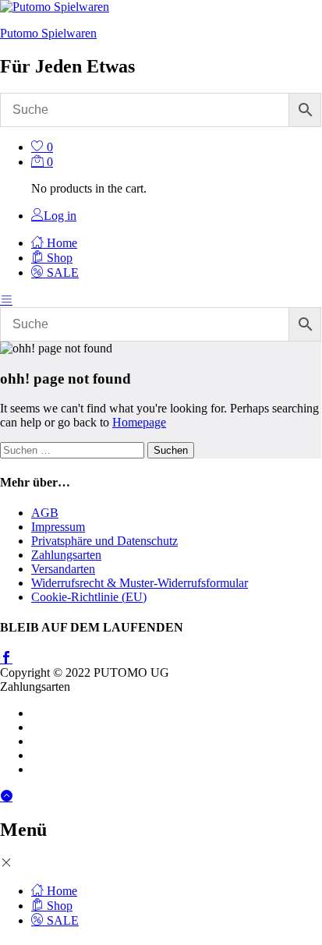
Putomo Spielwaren (48, 33)
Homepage (139, 422)
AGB (44, 512)
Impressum (58, 526)
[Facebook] (6, 658)
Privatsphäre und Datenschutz (104, 540)
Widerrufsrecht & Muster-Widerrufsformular (139, 582)
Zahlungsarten (66, 554)
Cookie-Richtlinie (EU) (89, 596)
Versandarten (63, 568)
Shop (58, 257)
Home (60, 243)
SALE (61, 272)
